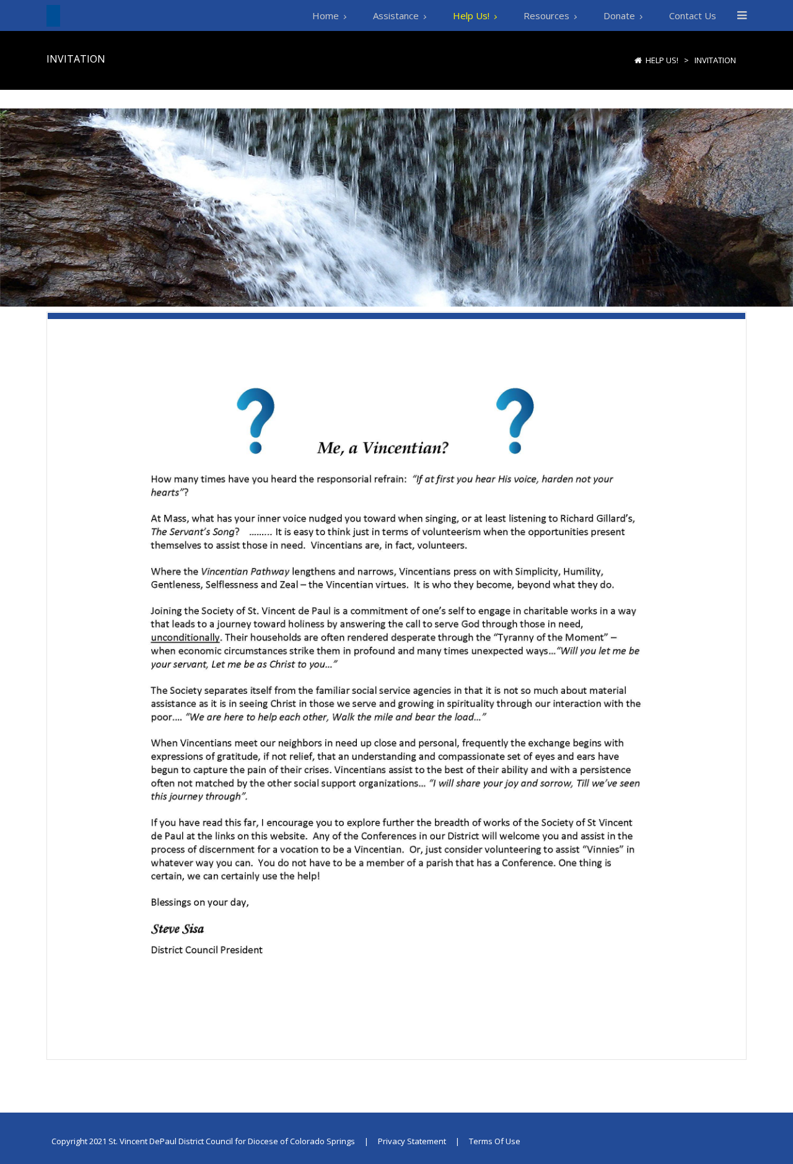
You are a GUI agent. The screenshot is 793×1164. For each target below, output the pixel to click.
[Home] (638, 60)
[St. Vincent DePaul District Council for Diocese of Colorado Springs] (53, 15)
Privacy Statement (412, 1141)
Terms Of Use (494, 1141)
